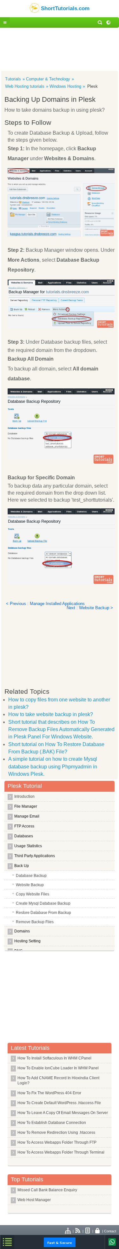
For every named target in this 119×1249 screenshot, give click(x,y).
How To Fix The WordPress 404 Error (49, 1093)
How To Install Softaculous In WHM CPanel (54, 1058)
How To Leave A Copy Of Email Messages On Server (62, 1113)
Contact (110, 1231)
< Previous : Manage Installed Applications (45, 603)
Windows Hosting (65, 86)
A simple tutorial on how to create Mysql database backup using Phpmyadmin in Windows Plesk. (52, 766)
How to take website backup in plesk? (50, 714)
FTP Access (24, 826)
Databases (23, 836)
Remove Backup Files (35, 922)
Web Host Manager (34, 1200)
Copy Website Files (32, 894)
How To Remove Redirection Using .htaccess (56, 1132)
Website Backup (30, 885)
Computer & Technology (48, 79)
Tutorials (13, 79)
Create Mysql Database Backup (43, 903)
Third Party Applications (34, 856)
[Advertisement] (59, 48)
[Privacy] (97, 1231)
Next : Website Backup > (90, 607)
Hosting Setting (27, 941)
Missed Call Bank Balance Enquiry (47, 1190)
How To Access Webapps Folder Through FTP (56, 1142)
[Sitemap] (68, 1231)
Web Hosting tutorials (24, 86)
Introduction (24, 796)
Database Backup (31, 875)
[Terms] (87, 1231)
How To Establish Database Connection (51, 1122)
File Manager (25, 806)
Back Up (21, 866)
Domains (22, 931)
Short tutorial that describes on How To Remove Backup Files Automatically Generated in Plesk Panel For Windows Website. (61, 729)
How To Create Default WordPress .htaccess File (59, 1103)
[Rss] (78, 1231)
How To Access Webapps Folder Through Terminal (60, 1152)
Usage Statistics (28, 846)
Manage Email (26, 816)
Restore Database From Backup (43, 912)
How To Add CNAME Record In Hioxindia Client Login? (58, 1080)
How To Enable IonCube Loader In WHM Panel (58, 1068)
